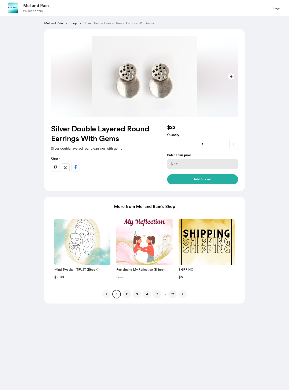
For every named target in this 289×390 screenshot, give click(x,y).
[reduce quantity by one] (171, 144)
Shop (73, 23)
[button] (82, 250)
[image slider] (144, 76)
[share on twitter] (65, 167)
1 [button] (116, 294)
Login (277, 8)
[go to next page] (182, 294)
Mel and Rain (36, 5)
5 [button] (157, 294)
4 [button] (147, 294)
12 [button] (172, 294)
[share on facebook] (75, 167)
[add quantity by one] (234, 144)
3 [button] (137, 294)
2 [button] (127, 294)
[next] (231, 76)
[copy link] (55, 167)
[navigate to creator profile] (13, 8)
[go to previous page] (106, 294)
